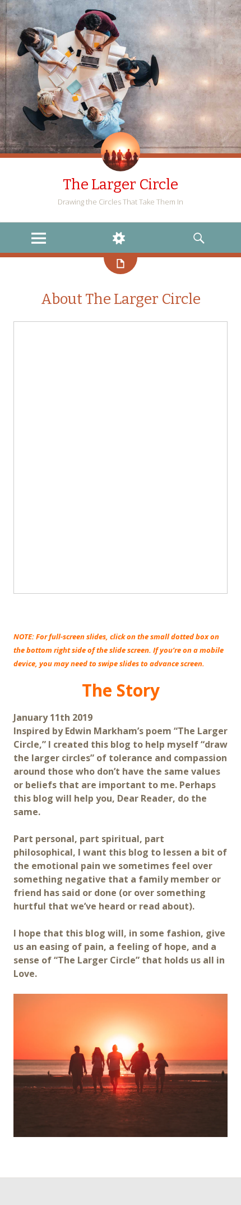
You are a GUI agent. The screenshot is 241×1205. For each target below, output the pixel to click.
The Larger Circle (120, 184)
